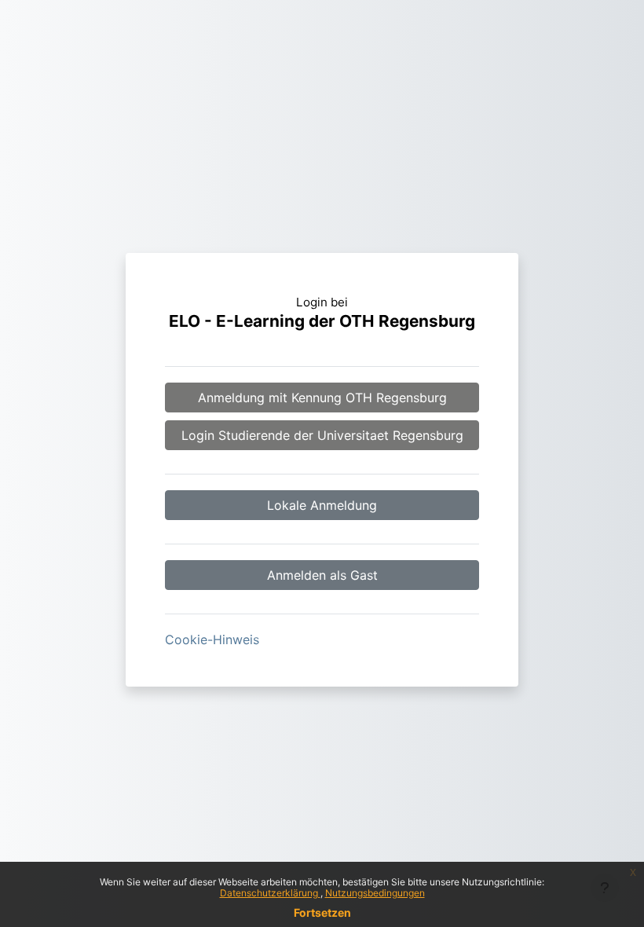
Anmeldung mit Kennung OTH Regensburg (322, 397)
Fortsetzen (322, 912)
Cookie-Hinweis (212, 639)
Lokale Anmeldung (322, 505)
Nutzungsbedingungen (375, 893)
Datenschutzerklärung (270, 893)
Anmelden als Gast (322, 575)
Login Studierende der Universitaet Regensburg (322, 435)
